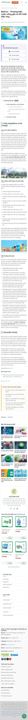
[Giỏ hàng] (22, 2)
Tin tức (14, 716)
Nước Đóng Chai (7, 608)
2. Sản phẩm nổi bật (10, 117)
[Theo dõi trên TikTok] (14, 508)
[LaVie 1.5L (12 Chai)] (7, 546)
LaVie (20, 711)
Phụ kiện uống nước (8, 615)
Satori (3, 713)
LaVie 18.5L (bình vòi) (20, 529)
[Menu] (26, 2)
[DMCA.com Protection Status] (5, 654)
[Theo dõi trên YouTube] (10, 659)
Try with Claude (15, 55)
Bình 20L (3, 711)
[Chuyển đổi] (11, 599)
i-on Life (24, 711)
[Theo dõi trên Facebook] (11, 508)
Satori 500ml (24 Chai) (19, 555)
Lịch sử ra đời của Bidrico (15, 106)
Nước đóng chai (10, 711)
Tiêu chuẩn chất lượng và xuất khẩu (15, 110)
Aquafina (12, 713)
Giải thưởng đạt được (14, 113)
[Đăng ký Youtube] (17, 508)
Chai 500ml (14, 715)
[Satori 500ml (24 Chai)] (20, 546)
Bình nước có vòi (19, 713)
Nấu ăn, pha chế (7, 584)
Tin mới (9, 8)
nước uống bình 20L (20, 342)
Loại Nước (5, 612)
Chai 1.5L (20, 715)
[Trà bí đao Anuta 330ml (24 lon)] (7, 521)
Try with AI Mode (15, 59)
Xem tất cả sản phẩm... (14, 567)
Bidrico (7, 713)
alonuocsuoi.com (10, 644)
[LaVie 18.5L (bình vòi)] (20, 521)
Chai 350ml (8, 715)
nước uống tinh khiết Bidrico (9, 340)
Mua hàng (14, 8)
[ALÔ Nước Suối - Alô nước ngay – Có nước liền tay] (6, 2)
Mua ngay (10, 538)
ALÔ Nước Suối (20, 22)
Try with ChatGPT (15, 51)
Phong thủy (6, 587)
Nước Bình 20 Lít (7, 604)
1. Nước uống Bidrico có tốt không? (14, 104)
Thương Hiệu (6, 600)
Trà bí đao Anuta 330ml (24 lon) (6, 530)
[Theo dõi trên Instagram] (5, 659)
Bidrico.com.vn (9, 368)
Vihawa (16, 711)
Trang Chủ (4, 8)
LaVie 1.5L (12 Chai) (7, 554)
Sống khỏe (6, 582)
